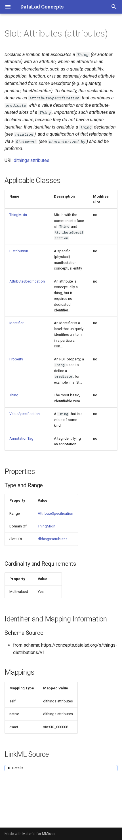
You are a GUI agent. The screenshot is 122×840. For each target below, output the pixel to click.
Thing (13, 395)
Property (16, 359)
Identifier (16, 323)
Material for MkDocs (38, 834)
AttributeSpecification (27, 281)
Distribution (18, 251)
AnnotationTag (21, 438)
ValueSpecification (24, 414)
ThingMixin (18, 215)
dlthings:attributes (31, 160)
